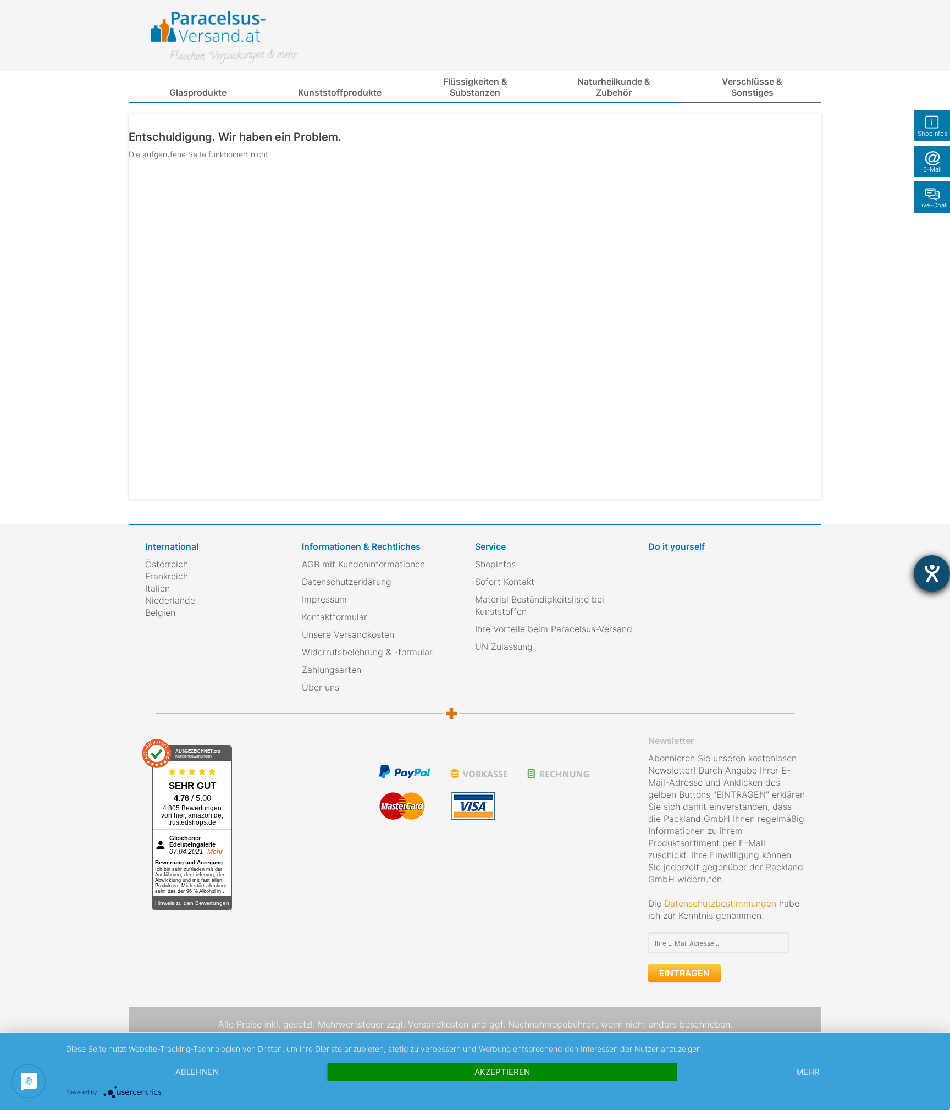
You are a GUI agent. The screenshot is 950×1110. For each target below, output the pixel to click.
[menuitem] (198, 92)
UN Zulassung (504, 646)
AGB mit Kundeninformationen (363, 564)
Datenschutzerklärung (346, 581)
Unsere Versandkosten (348, 634)
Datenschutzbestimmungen (720, 903)
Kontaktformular (334, 616)
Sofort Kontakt (504, 581)
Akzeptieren (502, 1072)
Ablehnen (197, 1072)
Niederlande (170, 600)
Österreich (166, 564)
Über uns (320, 687)
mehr (808, 1072)
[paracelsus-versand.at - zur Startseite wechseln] (225, 37)
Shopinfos (495, 564)
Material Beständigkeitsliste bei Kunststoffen (539, 605)
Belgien (160, 612)
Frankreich (166, 576)
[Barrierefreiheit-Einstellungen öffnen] (932, 573)
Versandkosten (438, 1024)
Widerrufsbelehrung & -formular (367, 652)
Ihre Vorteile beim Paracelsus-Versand (553, 628)
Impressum (324, 599)
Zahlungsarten (331, 669)
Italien (157, 588)
